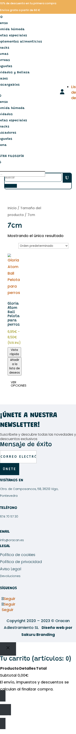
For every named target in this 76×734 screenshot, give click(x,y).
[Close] (8, 648)
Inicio (12, 208)
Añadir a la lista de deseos (14, 366)
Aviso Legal (10, 569)
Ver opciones (18, 384)
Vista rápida (14, 352)
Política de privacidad (21, 561)
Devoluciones (10, 576)
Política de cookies (17, 554)
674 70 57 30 (9, 516)
